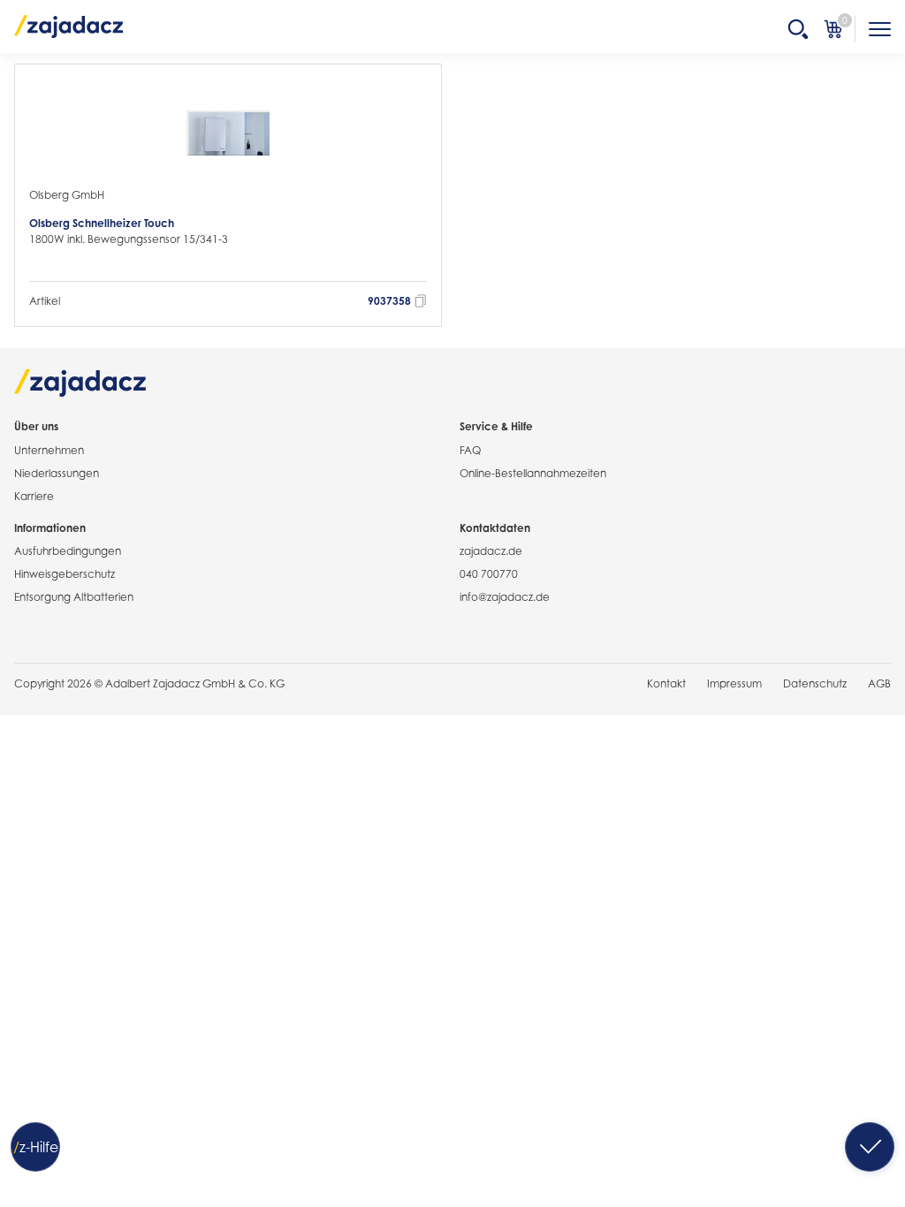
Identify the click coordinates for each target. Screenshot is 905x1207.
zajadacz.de (491, 551)
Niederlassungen (56, 473)
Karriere (34, 496)
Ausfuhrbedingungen (67, 551)
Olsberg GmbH (66, 194)
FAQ (470, 450)
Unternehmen (49, 450)
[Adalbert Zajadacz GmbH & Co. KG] (69, 25)
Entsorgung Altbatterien (73, 597)
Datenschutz (815, 683)
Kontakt (666, 683)
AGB (879, 683)
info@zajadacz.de (505, 597)
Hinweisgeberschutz (64, 574)
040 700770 (489, 574)
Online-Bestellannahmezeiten (533, 473)
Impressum (734, 683)
